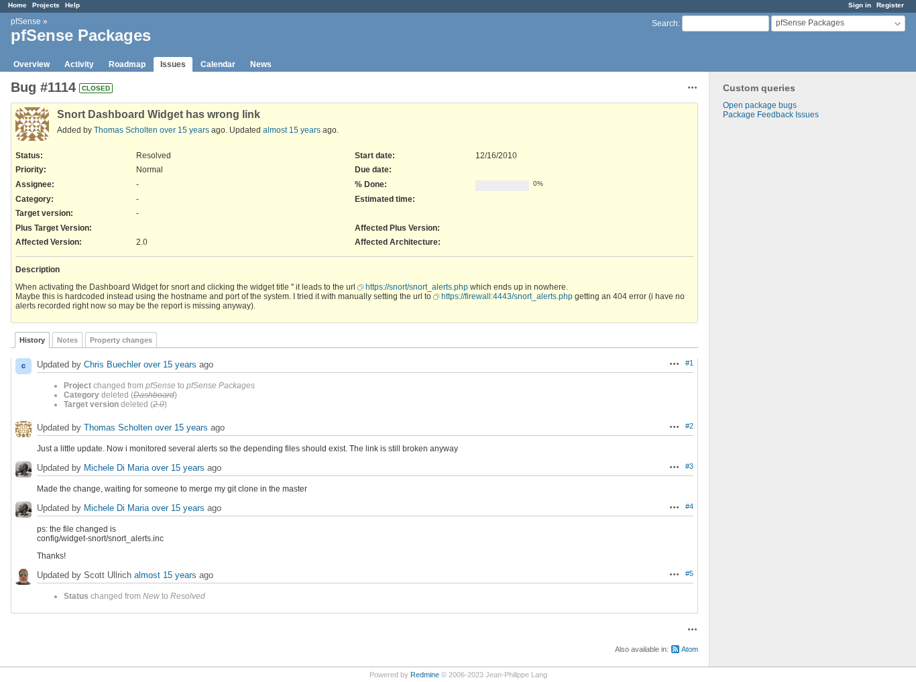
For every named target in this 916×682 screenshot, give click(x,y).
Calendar (218, 64)
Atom (689, 649)
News (261, 64)
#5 (689, 573)
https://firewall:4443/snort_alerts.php (507, 296)
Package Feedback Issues (771, 114)
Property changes (121, 340)
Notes (67, 340)
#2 (689, 426)
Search (665, 23)
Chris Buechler (112, 364)
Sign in (859, 5)
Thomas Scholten (126, 130)
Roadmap (127, 64)
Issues (173, 64)
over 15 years (184, 130)
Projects (46, 5)
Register (890, 5)
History (32, 340)
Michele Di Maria (116, 468)
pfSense (26, 21)
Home (17, 5)
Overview (31, 64)
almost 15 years (292, 130)
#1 (689, 363)
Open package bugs (760, 105)
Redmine (424, 675)
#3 (689, 466)
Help (72, 5)
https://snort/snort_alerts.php (416, 287)
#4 (689, 506)
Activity (79, 64)
